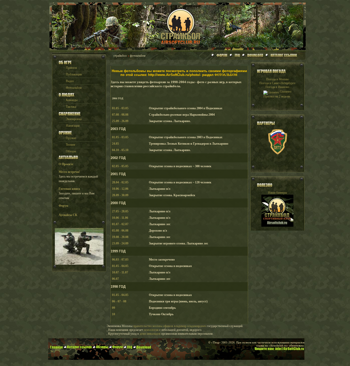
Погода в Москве (277, 79)
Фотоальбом (74, 88)
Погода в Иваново (277, 87)
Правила (71, 68)
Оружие (71, 138)
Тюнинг (71, 144)
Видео (70, 81)
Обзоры (71, 151)
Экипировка (73, 119)
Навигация (73, 125)
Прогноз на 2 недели (276, 96)
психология (151, 330)
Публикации (74, 74)
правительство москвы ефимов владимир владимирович (169, 326)
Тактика (71, 106)
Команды (72, 100)
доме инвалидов (150, 333)
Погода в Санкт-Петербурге (277, 83)
